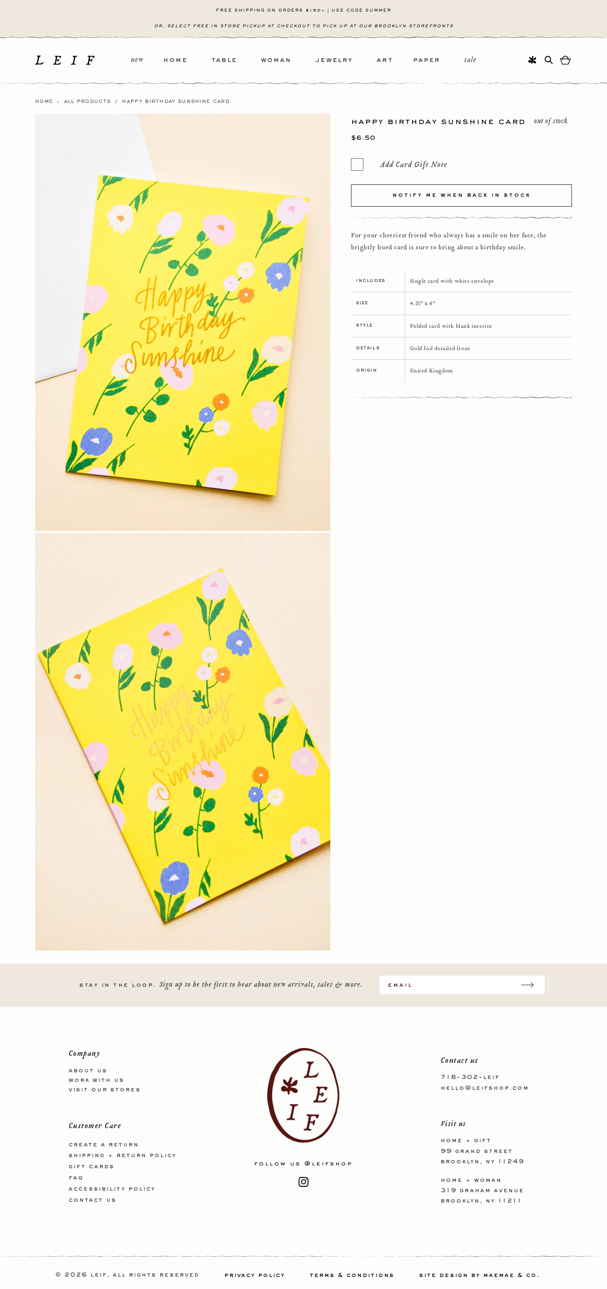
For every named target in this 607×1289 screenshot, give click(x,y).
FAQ (76, 1177)
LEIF (98, 1275)
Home (44, 102)
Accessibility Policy (112, 1188)
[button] (187, 60)
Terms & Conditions (352, 1275)
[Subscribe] (531, 985)
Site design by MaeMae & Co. (479, 1275)
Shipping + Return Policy (122, 1155)
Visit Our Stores (105, 1089)
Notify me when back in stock (461, 195)
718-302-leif (470, 1077)
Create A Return (104, 1144)
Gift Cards (91, 1167)
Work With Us (96, 1080)
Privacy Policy (254, 1275)
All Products (87, 102)
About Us (88, 1071)
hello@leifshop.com (485, 1088)
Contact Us (92, 1200)
